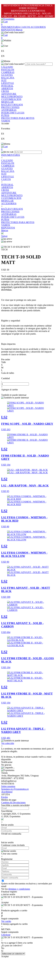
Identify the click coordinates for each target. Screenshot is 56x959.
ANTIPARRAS (8, 110)
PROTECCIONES (10, 107)
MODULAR (7, 102)
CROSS (5, 91)
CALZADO (7, 67)
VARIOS (5, 121)
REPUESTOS (8, 29)
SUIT (4, 80)
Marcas (19, 29)
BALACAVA (7, 77)
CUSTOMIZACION (11, 99)
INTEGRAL (7, 86)
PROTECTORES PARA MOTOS (17, 118)
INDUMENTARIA (10, 27)
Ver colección (7, 743)
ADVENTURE (8, 94)
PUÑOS (5, 115)
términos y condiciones (19, 889)
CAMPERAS (7, 72)
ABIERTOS (7, 88)
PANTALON (7, 69)
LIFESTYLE (7, 83)
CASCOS (25, 27)
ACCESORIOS (38, 27)
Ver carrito (6, 921)
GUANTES (7, 75)
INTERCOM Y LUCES (12, 112)
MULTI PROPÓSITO (12, 96)
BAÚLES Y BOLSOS (12, 104)
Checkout (5, 934)
